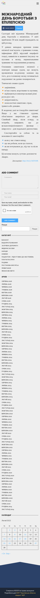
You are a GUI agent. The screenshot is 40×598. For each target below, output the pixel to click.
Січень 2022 (6, 436)
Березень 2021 (7, 464)
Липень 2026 (6, 284)
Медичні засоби (8, 248)
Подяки (5, 262)
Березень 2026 (7, 295)
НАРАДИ (5, 251)
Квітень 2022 (7, 428)
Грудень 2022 (7, 405)
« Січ (3, 553)
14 (4, 539)
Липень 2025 (6, 318)
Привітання (6, 268)
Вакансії (5, 240)
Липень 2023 (6, 385)
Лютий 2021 (6, 467)
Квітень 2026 (7, 292)
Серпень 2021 (7, 450)
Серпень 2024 (7, 349)
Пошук (4, 225)
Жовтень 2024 (7, 343)
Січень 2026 (6, 301)
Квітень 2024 (7, 360)
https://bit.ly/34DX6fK (30, 161)
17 (20, 539)
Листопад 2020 (8, 475)
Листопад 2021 (8, 442)
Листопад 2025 (8, 307)
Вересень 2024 (7, 346)
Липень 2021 (6, 453)
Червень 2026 (7, 287)
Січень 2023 (6, 402)
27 (36, 543)
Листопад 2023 (8, 374)
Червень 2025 (7, 321)
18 (25, 539)
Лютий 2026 (6, 298)
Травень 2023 (7, 391)
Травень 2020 (7, 492)
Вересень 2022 (7, 413)
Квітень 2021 (6, 461)
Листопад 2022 (8, 408)
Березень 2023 (7, 397)
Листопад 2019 (8, 509)
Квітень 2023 (7, 394)
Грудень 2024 (7, 337)
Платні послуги (8, 259)
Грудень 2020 (7, 473)
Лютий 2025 (6, 332)
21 (4, 543)
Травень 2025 (7, 323)
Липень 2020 (6, 487)
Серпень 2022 (7, 416)
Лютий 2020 (6, 501)
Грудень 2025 (7, 304)
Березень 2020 (7, 498)
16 (15, 539)
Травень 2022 (7, 425)
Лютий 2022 (6, 433)
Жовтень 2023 (7, 377)
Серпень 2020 (7, 484)
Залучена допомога (10, 245)
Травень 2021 (7, 459)
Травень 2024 (7, 357)
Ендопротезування (9, 243)
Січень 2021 (6, 470)
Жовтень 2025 (7, 309)
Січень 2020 (6, 504)
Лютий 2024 (6, 366)
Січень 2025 (6, 335)
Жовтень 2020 (7, 478)
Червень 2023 (7, 388)
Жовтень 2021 (7, 444)
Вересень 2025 (7, 312)
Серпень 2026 (7, 281)
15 (10, 539)
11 (25, 535)
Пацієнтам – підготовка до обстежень (18, 257)
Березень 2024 (7, 363)
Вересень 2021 (7, 447)
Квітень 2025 (7, 326)
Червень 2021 (7, 456)
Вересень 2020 (7, 481)
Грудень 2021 (7, 439)
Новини (5, 254)
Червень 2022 (7, 422)
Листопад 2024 (8, 340)
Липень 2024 (6, 352)
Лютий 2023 (6, 399)
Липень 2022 (6, 419)
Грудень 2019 (7, 506)
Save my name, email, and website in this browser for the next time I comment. (17, 204)
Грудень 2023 (7, 371)
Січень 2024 (6, 368)
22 (10, 543)
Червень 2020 (7, 489)
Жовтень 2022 (7, 411)
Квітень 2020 (7, 495)
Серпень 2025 (7, 315)
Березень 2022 (7, 430)
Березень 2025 (7, 329)
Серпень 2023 (7, 382)
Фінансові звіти (8, 271)
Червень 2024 (7, 354)
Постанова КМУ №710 (10, 265)
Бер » (8, 553)
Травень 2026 (7, 290)
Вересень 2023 (7, 380)
